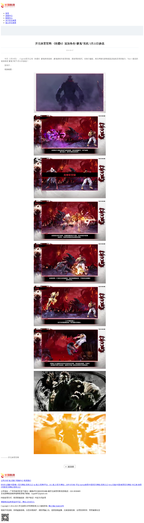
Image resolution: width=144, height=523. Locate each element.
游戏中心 (9, 16)
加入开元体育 (10, 23)
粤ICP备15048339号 (56, 506)
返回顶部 (71, 466)
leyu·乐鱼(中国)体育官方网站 (120, 485)
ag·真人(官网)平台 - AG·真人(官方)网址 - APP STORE (54, 485)
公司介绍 (4, 480)
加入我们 (12, 480)
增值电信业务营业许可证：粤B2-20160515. (18, 502)
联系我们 (27, 480)
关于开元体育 (10, 20)
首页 (7, 13)
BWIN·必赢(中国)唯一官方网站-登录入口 (17, 485)
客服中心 (19, 480)
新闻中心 (9, 18)
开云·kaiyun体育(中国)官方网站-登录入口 (92, 485)
